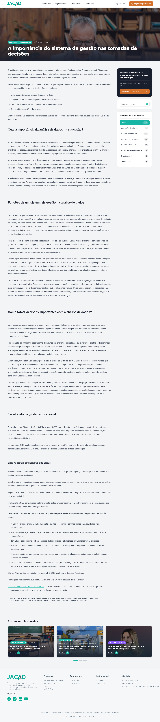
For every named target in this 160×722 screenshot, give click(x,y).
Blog (11, 42)
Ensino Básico (75, 680)
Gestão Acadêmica (23, 42)
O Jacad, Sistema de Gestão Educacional (26, 586)
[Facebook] (9, 699)
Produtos (75, 4)
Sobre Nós (46, 4)
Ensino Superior (76, 683)
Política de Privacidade (86, 716)
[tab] (75, 660)
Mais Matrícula (49, 683)
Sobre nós (100, 680)
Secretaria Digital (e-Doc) (54, 680)
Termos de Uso (70, 716)
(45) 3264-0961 (121, 4)
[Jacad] (14, 4)
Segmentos (60, 4)
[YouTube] (26, 699)
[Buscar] (147, 104)
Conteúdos (89, 4)
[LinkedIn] (20, 699)
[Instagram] (15, 699)
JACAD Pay (48, 689)
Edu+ (46, 686)
